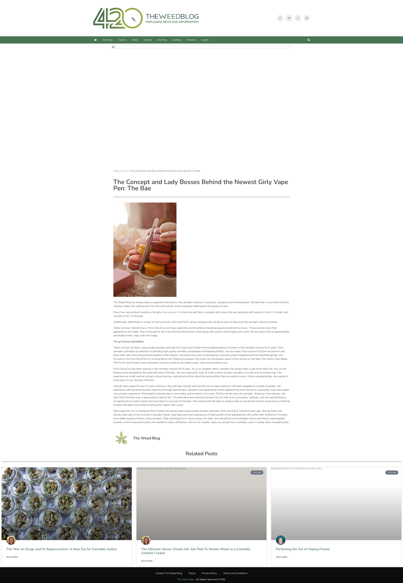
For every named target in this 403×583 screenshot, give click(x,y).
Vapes (244, 328)
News (135, 39)
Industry (191, 39)
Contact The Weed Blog (169, 573)
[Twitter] (289, 18)
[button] (309, 40)
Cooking (176, 39)
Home (116, 170)
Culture (122, 39)
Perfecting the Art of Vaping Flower (303, 549)
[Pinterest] (307, 18)
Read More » (12, 557)
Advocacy (107, 39)
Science (148, 39)
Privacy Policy (209, 573)
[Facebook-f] (280, 18)
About (191, 573)
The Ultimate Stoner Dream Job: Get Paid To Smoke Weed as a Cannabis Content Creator (195, 551)
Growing (162, 39)
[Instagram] (298, 18)
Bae (239, 328)
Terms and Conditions (235, 573)
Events (205, 39)
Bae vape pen (169, 312)
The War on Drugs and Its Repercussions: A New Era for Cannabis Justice (61, 549)
